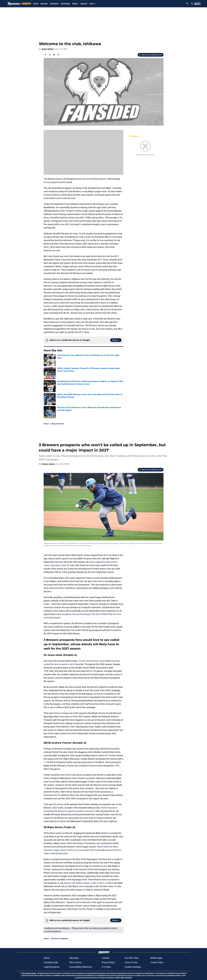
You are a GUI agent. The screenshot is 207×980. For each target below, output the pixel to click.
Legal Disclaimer (52, 967)
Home (46, 424)
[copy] (58, 54)
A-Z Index (106, 967)
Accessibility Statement (80, 967)
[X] (192, 3)
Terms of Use (131, 962)
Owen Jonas (48, 464)
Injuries (83, 4)
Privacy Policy (108, 962)
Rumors (44, 4)
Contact (105, 958)
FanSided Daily (51, 962)
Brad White (48, 49)
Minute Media (31, 973)
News (35, 4)
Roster (75, 4)
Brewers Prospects (59, 938)
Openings (73, 958)
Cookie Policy (156, 962)
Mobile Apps (156, 958)
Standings (65, 4)
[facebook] (187, 3)
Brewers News (57, 424)
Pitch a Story (75, 962)
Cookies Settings (133, 967)
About (47, 958)
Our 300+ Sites (132, 958)
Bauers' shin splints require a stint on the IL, (85, 883)
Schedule (54, 4)
